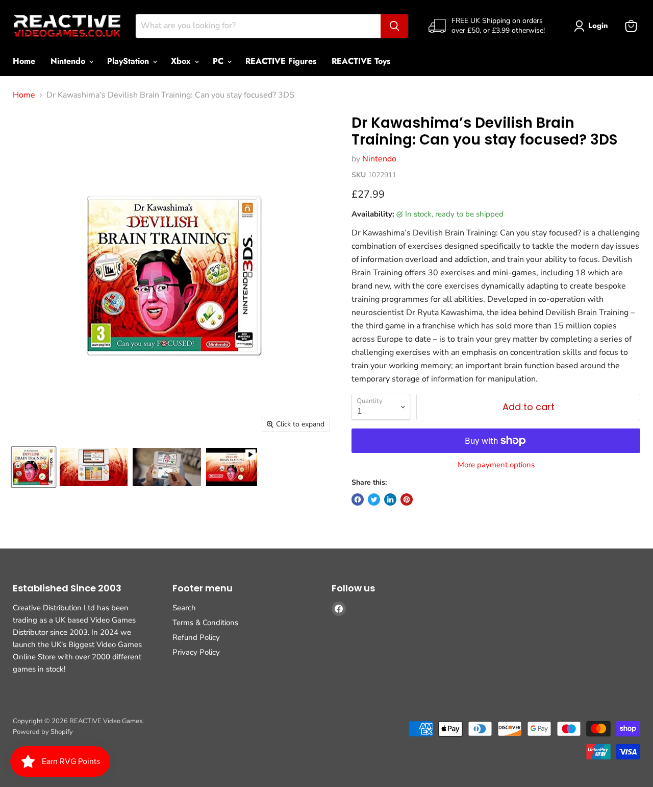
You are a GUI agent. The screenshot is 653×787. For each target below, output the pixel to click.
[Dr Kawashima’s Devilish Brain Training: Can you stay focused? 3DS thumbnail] (34, 467)
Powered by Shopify (43, 731)
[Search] (394, 26)
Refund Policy (196, 637)
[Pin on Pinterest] (406, 499)
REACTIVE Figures (280, 61)
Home (24, 61)
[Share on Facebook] (357, 499)
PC (219, 61)
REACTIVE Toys (361, 61)
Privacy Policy (196, 652)
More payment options (496, 465)
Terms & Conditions (205, 622)
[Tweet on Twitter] (374, 499)
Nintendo (69, 61)
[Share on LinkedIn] (390, 499)
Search (184, 608)
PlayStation (129, 61)
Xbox (182, 61)
